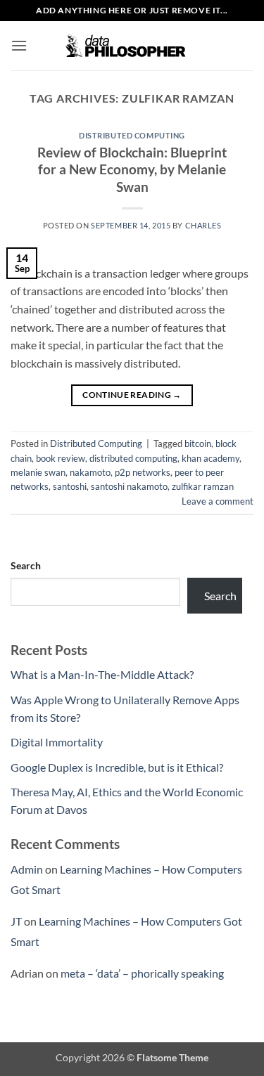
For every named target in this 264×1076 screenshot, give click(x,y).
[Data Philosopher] (132, 46)
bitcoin (197, 443)
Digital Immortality (57, 741)
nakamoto (90, 472)
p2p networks (142, 472)
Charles (203, 225)
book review (60, 458)
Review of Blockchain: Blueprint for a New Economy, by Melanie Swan (132, 169)
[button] (19, 45)
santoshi (70, 486)
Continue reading (132, 394)
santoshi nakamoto (129, 486)
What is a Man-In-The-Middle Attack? (102, 674)
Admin (27, 869)
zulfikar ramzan (203, 486)
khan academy (210, 458)
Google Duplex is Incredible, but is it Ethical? (117, 767)
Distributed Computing (132, 135)
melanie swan (38, 472)
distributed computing (133, 458)
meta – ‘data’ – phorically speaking (142, 973)
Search (26, 565)
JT (16, 921)
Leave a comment (217, 501)
